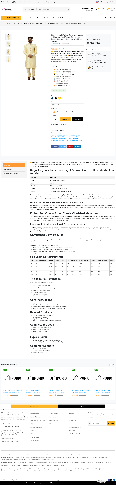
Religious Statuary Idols (55, 454)
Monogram (51, 471)
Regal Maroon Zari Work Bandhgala (43, 319)
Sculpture (31, 462)
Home (25, 18)
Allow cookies (101, 482)
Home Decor (43, 454)
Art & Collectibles (74, 462)
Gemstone (55, 465)
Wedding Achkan (67, 137)
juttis (53, 253)
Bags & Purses (100, 462)
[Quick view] (22, 369)
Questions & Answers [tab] (11, 173)
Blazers (22, 457)
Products (8, 23)
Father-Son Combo (56, 137)
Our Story (47, 18)
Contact (69, 18)
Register (112, 2)
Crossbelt (22, 469)
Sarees (17, 457)
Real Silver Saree (50, 457)
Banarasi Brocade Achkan (62, 135)
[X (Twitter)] (111, 480)
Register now (102, 50)
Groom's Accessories (19, 471)
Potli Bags (108, 462)
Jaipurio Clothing (66, 138)
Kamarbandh (42, 471)
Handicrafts (76, 454)
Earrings (62, 465)
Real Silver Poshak (6, 459)
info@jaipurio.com (8, 438)
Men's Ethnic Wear (75, 135)
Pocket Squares (38, 469)
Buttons (102, 469)
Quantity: (53, 115)
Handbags (65, 462)
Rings (42, 465)
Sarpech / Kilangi (69, 471)
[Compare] (22, 373)
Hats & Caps (95, 469)
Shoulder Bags (57, 462)
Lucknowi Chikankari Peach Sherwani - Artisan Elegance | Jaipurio (103, 392)
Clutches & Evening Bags (87, 462)
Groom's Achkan (77, 137)
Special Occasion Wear (62, 140)
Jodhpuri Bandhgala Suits (46, 459)
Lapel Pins (29, 469)
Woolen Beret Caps (32, 471)
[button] (110, 9)
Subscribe (110, 423)
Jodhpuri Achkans (63, 133)
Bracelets (37, 465)
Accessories (62, 469)
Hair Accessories (72, 469)
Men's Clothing (67, 457)
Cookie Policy (49, 483)
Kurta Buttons (54, 469)
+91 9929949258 (11, 426)
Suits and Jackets (103, 457)
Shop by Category (35, 18)
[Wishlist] (22, 371)
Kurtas (74, 457)
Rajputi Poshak (81, 457)
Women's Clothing (92, 457)
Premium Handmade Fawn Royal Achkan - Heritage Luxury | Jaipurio (12, 392)
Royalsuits (57, 43)
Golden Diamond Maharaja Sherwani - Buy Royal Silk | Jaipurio (33, 392)
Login (107, 2)
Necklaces (48, 465)
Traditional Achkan (56, 138)
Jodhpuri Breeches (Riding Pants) (35, 457)
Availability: (56, 90)
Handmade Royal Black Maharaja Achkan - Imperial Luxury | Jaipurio (56, 392)
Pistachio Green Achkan (76, 140)
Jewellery (12, 465)
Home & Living (67, 454)
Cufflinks (88, 469)
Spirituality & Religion (18, 454)
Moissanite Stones (28, 465)
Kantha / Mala (59, 471)
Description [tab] (8, 165)
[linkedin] (114, 480)
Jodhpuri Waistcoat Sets (31, 459)
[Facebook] (109, 480)
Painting (83, 454)
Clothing (59, 457)
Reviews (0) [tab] (8, 169)
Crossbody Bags (40, 462)
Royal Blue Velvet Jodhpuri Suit (41, 317)
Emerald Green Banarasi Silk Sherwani (43, 315)
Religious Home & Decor (31, 454)
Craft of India (79, 18)
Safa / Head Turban (6, 471)
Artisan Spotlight (58, 18)
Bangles (19, 465)
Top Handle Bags (23, 462)
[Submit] (68, 9)
